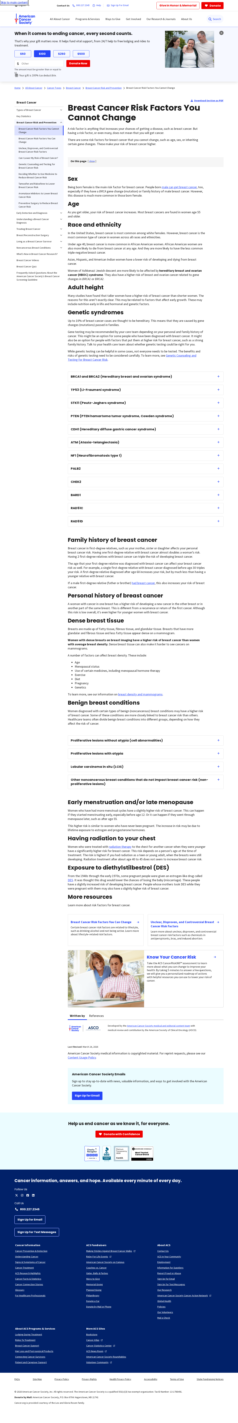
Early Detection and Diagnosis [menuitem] (32, 212)
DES (70, 880)
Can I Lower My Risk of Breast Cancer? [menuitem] (38, 158)
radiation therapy (120, 847)
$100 (42, 54)
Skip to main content (14, 2)
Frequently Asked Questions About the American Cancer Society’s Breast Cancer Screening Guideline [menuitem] (38, 276)
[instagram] (22, 1195)
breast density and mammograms (140, 694)
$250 (61, 54)
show (92, 161)
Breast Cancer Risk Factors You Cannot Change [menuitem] (39, 130)
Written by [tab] (77, 1016)
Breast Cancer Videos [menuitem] (28, 260)
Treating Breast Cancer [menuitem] (28, 228)
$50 (23, 54)
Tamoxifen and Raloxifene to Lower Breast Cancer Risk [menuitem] (37, 185)
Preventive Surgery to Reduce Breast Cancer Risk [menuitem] (38, 205)
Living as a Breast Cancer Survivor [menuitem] (34, 241)
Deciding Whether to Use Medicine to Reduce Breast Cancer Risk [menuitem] (38, 175)
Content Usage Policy (82, 1057)
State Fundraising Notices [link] (210, 1379)
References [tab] (96, 1016)
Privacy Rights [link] (89, 1379)
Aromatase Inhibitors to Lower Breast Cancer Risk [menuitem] (38, 195)
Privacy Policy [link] (62, 1379)
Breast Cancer (26, 102)
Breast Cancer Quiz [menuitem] (27, 266)
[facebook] (28, 1195)
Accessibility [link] (150, 1379)
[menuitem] (24, 19)
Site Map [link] (37, 1379)
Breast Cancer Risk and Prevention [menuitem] (36, 122)
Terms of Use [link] (177, 1379)
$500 (81, 54)
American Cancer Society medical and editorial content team (158, 1025)
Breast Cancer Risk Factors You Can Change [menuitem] (37, 140)
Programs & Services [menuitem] (87, 19)
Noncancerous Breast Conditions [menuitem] (34, 247)
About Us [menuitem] (186, 19)
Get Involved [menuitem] (133, 19)
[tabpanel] (146, 1030)
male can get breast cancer (179, 187)
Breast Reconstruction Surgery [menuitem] (33, 235)
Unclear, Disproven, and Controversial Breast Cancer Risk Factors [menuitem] (38, 150)
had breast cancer (143, 583)
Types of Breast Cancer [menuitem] (29, 109)
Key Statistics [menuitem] (24, 116)
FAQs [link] (17, 1379)
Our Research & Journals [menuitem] (161, 19)
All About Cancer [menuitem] (60, 19)
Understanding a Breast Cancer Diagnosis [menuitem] (33, 221)
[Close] (221, 33)
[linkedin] (33, 1195)
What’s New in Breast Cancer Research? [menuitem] (37, 254)
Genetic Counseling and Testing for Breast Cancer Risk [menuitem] (37, 166)
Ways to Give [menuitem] (112, 19)
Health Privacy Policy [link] (120, 1379)
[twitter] (16, 1195)
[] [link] (92, 161)
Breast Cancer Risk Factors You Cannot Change (150, 87)
